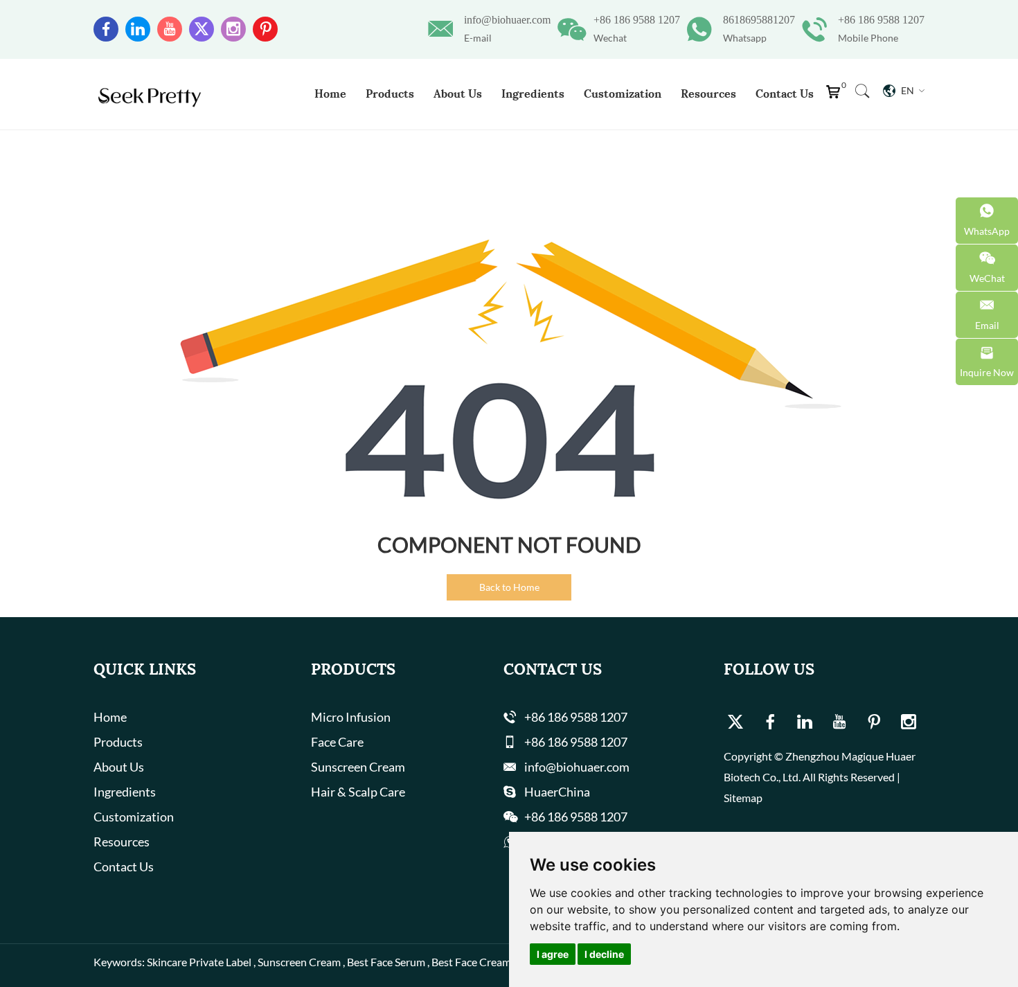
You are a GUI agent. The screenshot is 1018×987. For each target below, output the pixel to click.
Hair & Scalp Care (358, 791)
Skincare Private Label (199, 961)
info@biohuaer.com (507, 20)
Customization (622, 93)
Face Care (337, 741)
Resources (708, 93)
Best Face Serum (386, 961)
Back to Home (509, 587)
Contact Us (785, 93)
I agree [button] (553, 954)
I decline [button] (604, 954)
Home (330, 93)
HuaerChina (557, 791)
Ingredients (532, 93)
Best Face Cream (471, 961)
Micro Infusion (351, 716)
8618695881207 (759, 20)
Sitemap (743, 797)
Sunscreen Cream (358, 766)
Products (390, 93)
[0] (836, 95)
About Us (458, 93)
